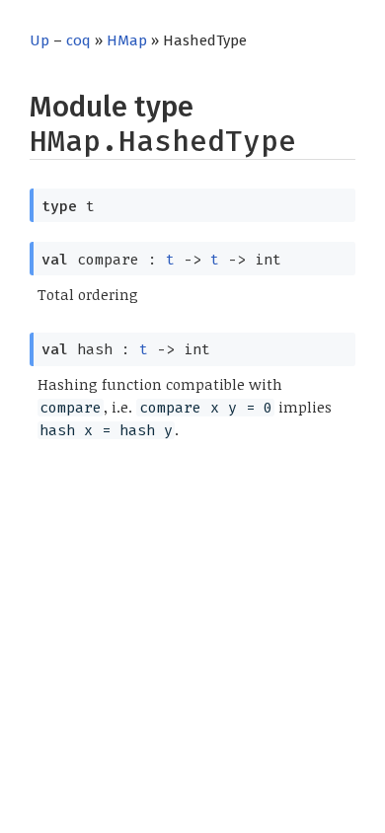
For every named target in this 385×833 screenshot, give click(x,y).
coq (78, 40)
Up (39, 40)
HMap (127, 40)
